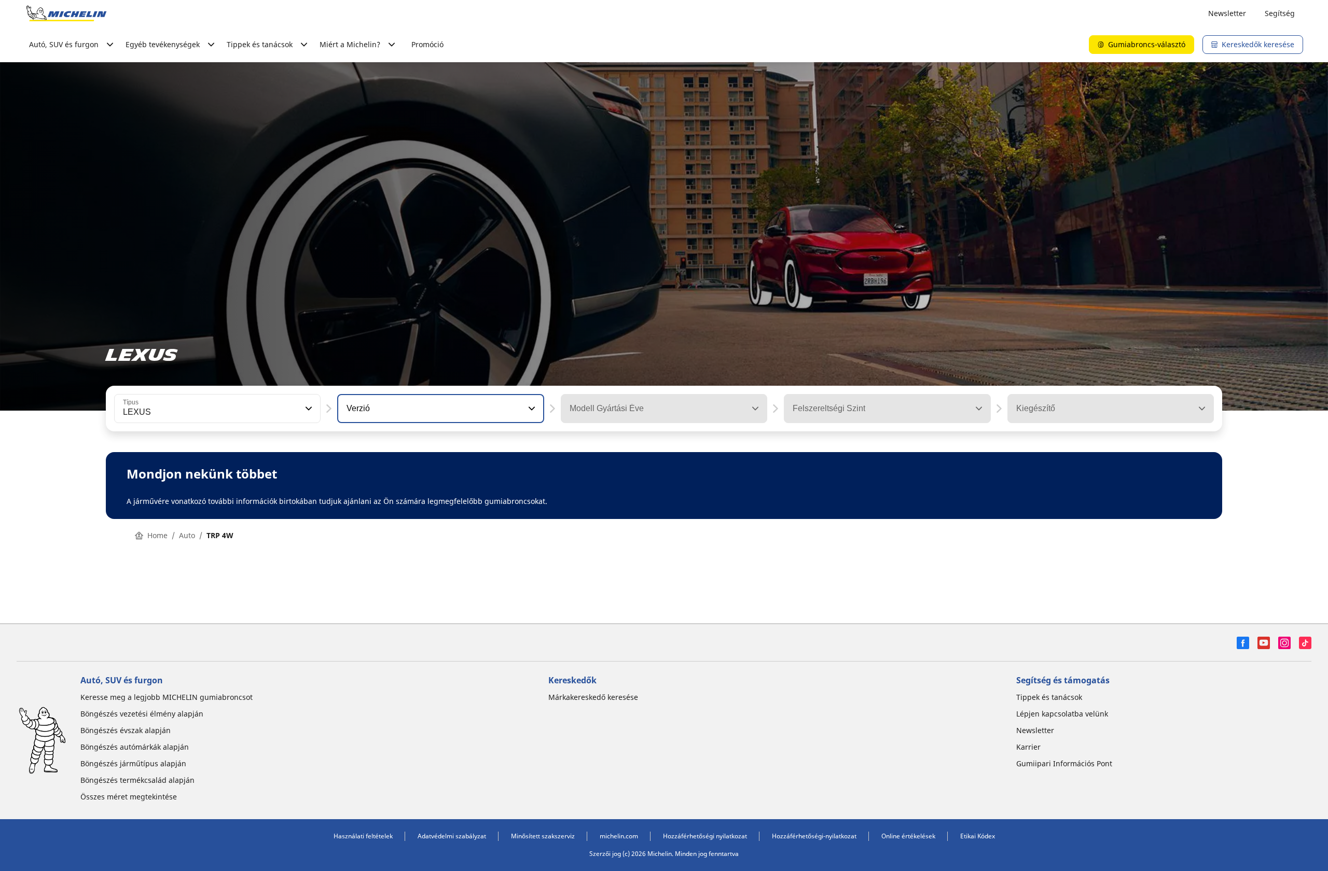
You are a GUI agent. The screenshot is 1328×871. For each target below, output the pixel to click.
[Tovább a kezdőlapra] (66, 13)
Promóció (427, 44)
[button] (307, 408)
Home (157, 535)
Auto (187, 535)
